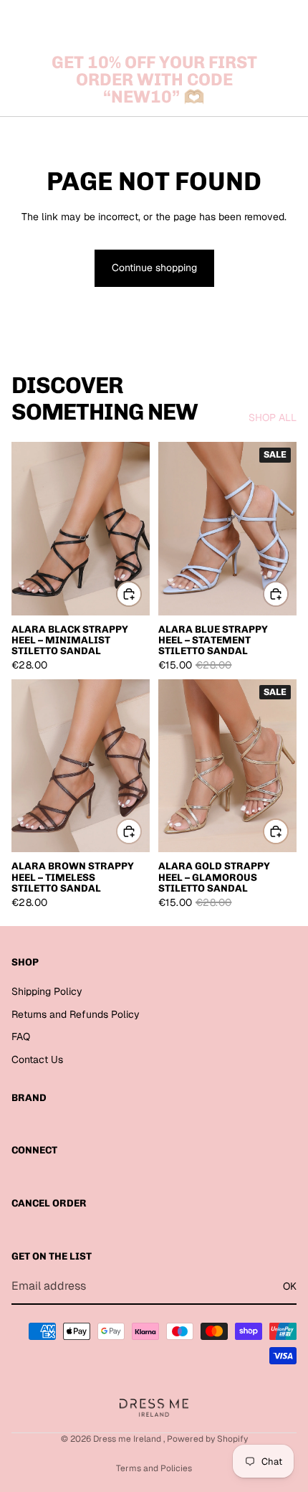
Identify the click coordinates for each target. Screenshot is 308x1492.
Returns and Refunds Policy (75, 1014)
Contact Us (37, 1059)
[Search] (47, 21)
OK (290, 1286)
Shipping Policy (46, 991)
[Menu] (16, 21)
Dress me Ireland (128, 1439)
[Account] (259, 21)
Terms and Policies (154, 1468)
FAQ (20, 1036)
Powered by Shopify (207, 1439)
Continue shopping (154, 267)
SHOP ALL (273, 417)
